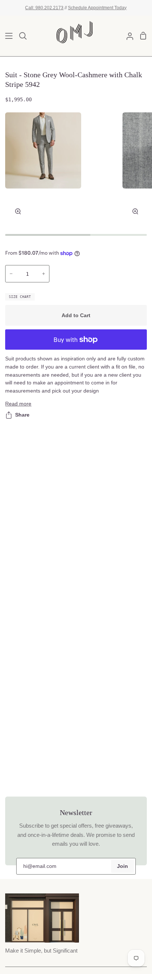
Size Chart (20, 297)
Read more (18, 404)
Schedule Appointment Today (97, 7)
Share (22, 415)
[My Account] (127, 36)
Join (122, 866)
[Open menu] (6, 36)
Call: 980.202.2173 (44, 7)
